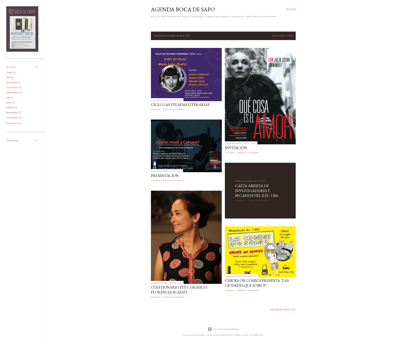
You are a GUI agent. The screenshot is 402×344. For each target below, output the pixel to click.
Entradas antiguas (283, 309)
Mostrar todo (282, 35)
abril (9, 77)
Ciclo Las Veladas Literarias (180, 104)
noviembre (13, 87)
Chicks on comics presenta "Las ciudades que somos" (257, 283)
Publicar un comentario (174, 109)
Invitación (236, 147)
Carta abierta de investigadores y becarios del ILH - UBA (256, 190)
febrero (11, 107)
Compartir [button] (156, 109)
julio (9, 97)
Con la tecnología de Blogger (226, 329)
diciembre (13, 82)
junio (10, 102)
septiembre (13, 92)
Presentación (165, 175)
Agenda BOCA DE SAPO (183, 9)
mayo (10, 72)
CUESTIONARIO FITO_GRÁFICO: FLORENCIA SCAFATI (179, 290)
